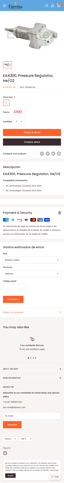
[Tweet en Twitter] (53, 154)
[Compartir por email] (59, 154)
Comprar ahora (32, 142)
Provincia (7, 267)
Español (8, 439)
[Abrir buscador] (46, 5)
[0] (58, 5)
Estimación (13, 299)
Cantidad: (7, 121)
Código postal (9, 281)
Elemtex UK (9, 87)
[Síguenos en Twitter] (5, 453)
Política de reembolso (13, 312)
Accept (10, 476)
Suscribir (12, 424)
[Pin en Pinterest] (48, 154)
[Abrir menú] (4, 5)
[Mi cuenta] (52, 5)
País (5, 253)
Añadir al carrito (32, 132)
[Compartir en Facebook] (42, 154)
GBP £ (23, 439)
